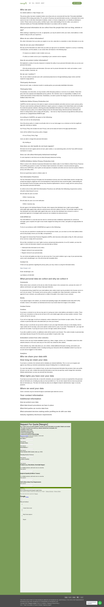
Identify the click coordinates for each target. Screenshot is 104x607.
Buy (30, 3)
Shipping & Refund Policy (53, 603)
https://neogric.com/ (25, 268)
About (42, 3)
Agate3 (49, 605)
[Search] (83, 3)
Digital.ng (45, 605)
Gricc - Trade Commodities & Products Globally (31, 605)
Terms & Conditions (42, 603)
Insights (38, 3)
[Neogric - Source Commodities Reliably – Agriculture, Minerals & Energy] (23, 3)
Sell (33, 3)
